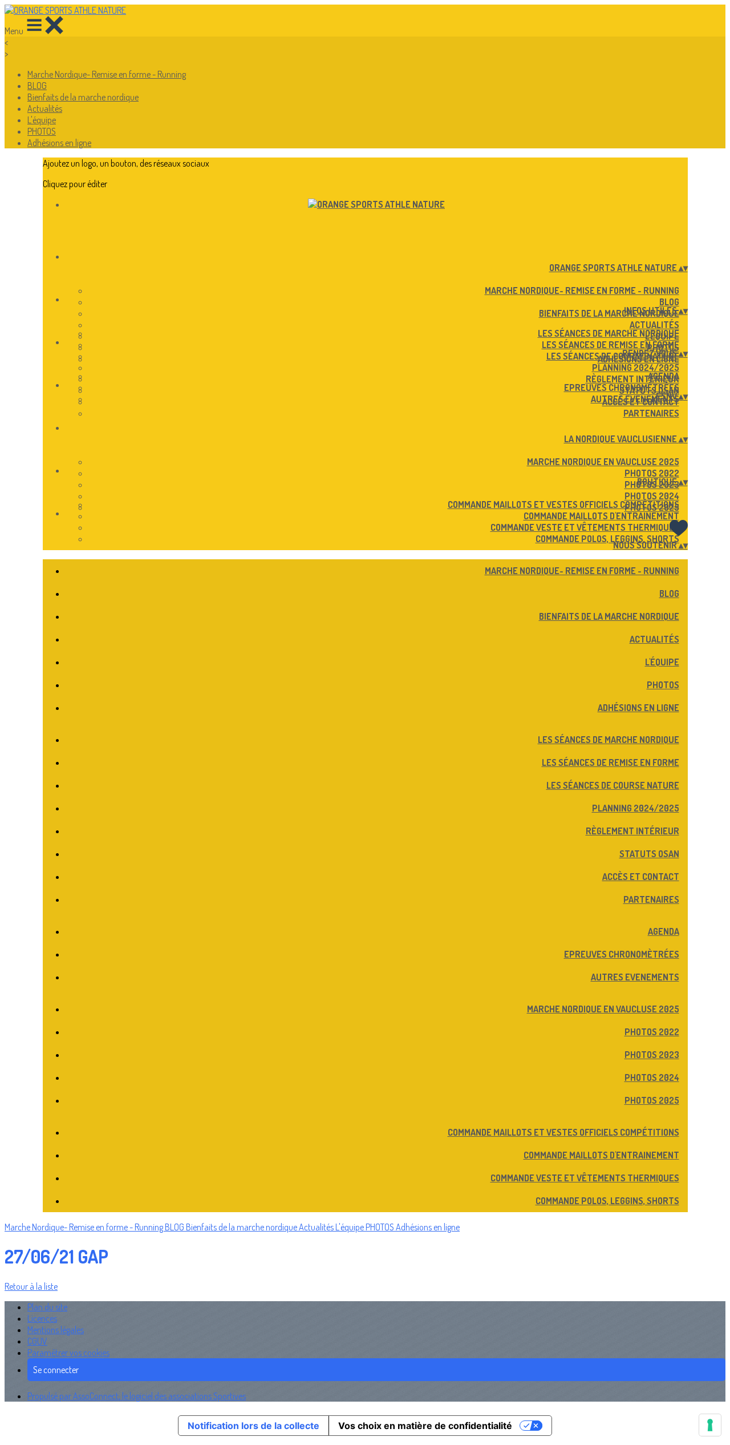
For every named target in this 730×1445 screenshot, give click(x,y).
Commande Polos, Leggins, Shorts (607, 538)
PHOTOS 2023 (651, 1054)
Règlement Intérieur (632, 379)
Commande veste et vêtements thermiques (584, 527)
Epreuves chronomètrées (621, 387)
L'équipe (41, 120)
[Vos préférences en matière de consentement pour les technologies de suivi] (710, 1425)
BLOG (37, 85)
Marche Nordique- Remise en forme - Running (106, 74)
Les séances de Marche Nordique (608, 333)
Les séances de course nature (612, 356)
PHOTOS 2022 (651, 473)
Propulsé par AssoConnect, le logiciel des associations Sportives (136, 1396)
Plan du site (47, 1307)
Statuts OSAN (649, 853)
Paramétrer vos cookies (68, 1352)
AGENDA (663, 376)
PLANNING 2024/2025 (635, 367)
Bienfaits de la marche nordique (83, 97)
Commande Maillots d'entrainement (601, 516)
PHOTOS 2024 (651, 496)
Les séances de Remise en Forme (610, 344)
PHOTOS (41, 131)
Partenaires (651, 413)
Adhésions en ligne (59, 142)
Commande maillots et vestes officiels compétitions (563, 504)
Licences (42, 1318)
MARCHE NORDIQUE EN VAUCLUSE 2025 (603, 461)
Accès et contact (640, 876)
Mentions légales (55, 1329)
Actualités (44, 108)
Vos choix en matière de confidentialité (425, 1425)
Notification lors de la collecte (253, 1425)
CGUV (37, 1341)
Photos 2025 (651, 1100)
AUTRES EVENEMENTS (635, 399)
